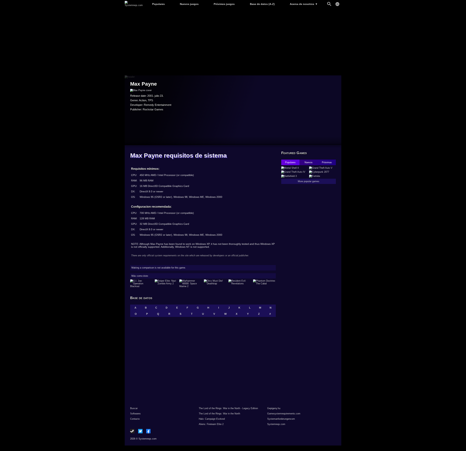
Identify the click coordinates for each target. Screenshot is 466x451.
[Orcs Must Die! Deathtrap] (215, 283)
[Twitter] (140, 431)
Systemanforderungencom (281, 418)
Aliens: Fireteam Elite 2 (211, 424)
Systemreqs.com (276, 424)
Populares (158, 4)
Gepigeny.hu (273, 408)
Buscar (134, 408)
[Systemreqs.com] (134, 5)
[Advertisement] (233, 42)
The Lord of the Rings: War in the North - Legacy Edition (228, 408)
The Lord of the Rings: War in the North (219, 413)
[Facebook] (148, 431)
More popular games (308, 181)
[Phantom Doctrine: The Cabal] (264, 283)
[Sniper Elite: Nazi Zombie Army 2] (166, 283)
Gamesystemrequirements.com (283, 413)
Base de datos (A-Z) (262, 4)
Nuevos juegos (189, 4)
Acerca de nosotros (304, 4)
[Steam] (132, 431)
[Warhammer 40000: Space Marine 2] (190, 283)
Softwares (135, 413)
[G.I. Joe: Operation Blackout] (141, 283)
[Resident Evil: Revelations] (239, 283)
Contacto (135, 418)
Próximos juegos (224, 4)
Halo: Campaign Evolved (212, 418)
